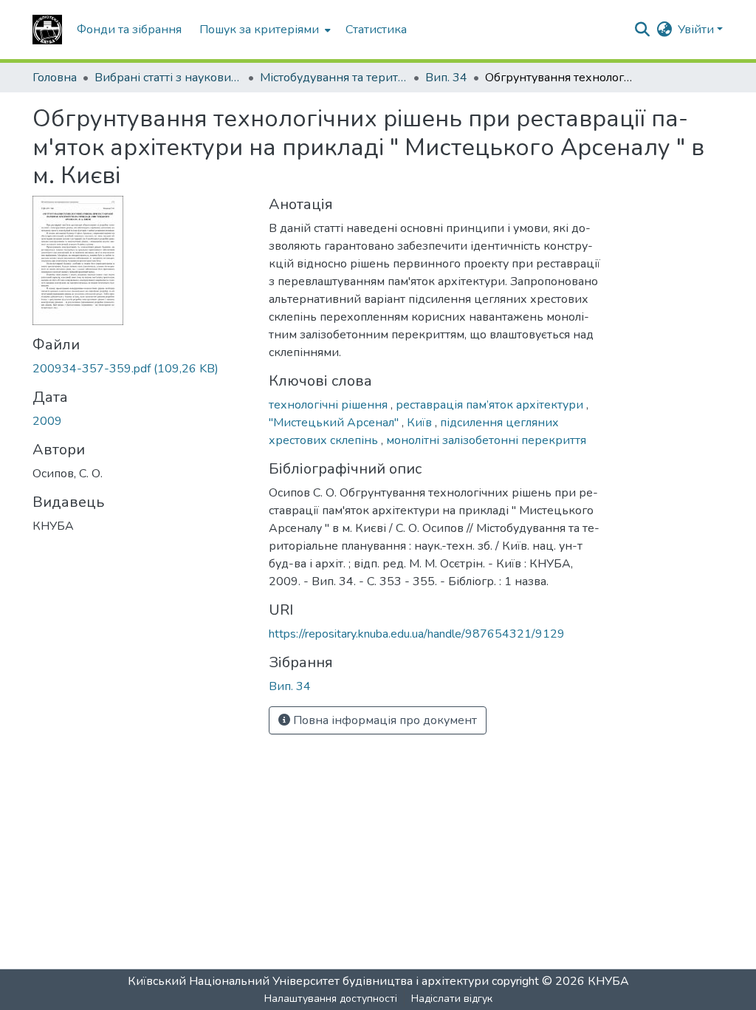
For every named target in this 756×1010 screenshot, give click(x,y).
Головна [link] (54, 77)
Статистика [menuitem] (376, 29)
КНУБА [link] (608, 981)
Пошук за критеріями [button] (259, 29)
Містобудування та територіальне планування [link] (334, 77)
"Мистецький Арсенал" (335, 422)
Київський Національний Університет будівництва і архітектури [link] (308, 981)
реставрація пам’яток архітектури (491, 405)
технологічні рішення (330, 405)
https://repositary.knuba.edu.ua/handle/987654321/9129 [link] (417, 634)
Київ (421, 422)
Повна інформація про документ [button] (383, 720)
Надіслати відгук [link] (451, 999)
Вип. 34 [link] (446, 77)
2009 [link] (47, 421)
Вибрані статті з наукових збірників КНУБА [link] (168, 77)
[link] (141, 369)
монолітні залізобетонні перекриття (486, 440)
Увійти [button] (697, 29)
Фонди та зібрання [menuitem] (129, 29)
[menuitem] (263, 29)
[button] (47, 29)
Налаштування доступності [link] (330, 999)
